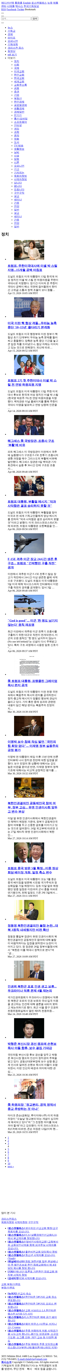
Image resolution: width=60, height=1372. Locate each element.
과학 (16, 132)
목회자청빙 (20, 176)
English (27, 2)
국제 (16, 68)
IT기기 (18, 115)
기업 (16, 95)
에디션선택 (7, 2)
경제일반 (19, 112)
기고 (16, 169)
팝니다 (18, 186)
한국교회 (19, 78)
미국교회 (19, 71)
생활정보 (19, 149)
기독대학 (13, 44)
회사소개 (6, 1362)
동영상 (11, 51)
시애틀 (11, 6)
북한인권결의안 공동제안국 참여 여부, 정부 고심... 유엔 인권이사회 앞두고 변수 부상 (32, 807)
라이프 (11, 37)
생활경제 (19, 108)
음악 (16, 135)
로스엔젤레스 (39, 2)
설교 (16, 196)
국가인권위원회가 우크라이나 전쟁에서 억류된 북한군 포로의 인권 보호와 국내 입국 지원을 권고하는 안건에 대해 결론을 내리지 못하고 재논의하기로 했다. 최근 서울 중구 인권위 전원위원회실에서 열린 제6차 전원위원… (33, 1004)
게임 (16, 128)
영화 (16, 138)
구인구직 (19, 192)
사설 (16, 155)
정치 (16, 61)
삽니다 (18, 182)
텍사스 (19, 6)
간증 (16, 203)
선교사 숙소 (19, 1293)
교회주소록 (20, 85)
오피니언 (13, 41)
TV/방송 (18, 145)
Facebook (11, 9)
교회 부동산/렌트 (10, 1284)
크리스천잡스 (9, 1218)
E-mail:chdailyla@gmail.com (32, 1359)
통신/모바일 (21, 118)
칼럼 (16, 159)
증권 (16, 91)
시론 (16, 162)
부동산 (18, 98)
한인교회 (19, 74)
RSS (3, 9)
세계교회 (19, 81)
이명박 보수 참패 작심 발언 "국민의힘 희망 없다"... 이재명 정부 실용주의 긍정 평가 (33, 746)
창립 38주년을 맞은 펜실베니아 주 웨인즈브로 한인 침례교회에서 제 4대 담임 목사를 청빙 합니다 (33, 1265)
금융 (16, 88)
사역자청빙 (20, 179)
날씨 (16, 152)
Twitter (20, 9)
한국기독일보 (31, 6)
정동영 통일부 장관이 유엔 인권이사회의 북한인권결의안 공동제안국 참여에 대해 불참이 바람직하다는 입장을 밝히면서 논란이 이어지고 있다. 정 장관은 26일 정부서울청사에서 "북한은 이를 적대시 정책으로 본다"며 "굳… (33, 945)
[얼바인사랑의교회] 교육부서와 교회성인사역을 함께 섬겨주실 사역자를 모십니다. (33, 1245)
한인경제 (19, 101)
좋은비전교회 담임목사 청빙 (32, 1251)
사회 (16, 64)
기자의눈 (19, 172)
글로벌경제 (20, 105)
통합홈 (18, 2)
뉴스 (10, 27)
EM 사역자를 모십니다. (27, 1278)
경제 (10, 34)
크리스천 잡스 (16, 47)
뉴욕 (49, 2)
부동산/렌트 (8, 1287)
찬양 (16, 206)
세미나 (18, 199)
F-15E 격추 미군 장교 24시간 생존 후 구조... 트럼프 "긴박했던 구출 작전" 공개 (32, 563)
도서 (16, 142)
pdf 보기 (12, 54)
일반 (16, 209)
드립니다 (19, 189)
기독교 (11, 31)
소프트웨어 (20, 122)
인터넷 (18, 125)
